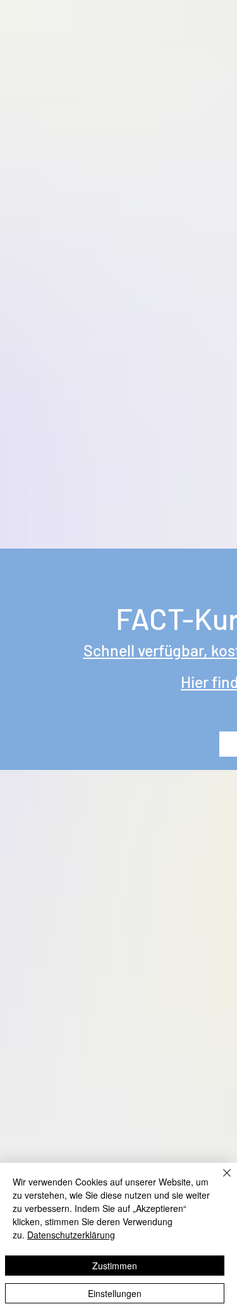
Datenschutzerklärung (71, 1234)
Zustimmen (114, 1265)
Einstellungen (115, 1293)
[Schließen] (219, 1180)
